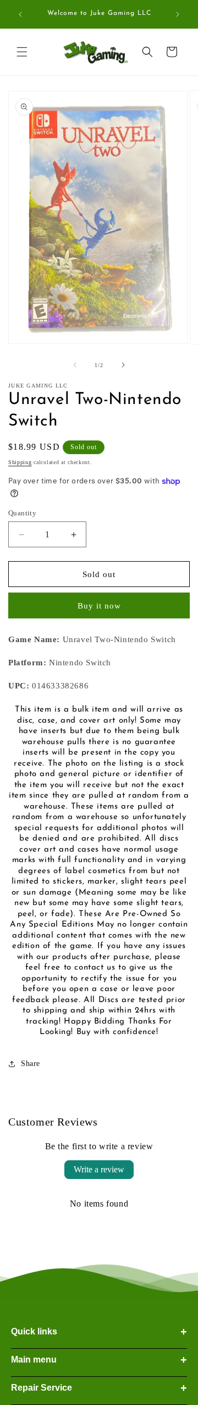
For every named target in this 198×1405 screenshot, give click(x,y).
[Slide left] (75, 365)
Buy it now (99, 605)
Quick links (99, 1331)
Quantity (22, 513)
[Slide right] (123, 365)
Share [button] (30, 1063)
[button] (22, 52)
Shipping (20, 462)
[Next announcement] (178, 14)
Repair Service (99, 1387)
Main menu (99, 1359)
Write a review (99, 1169)
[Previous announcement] (20, 14)
